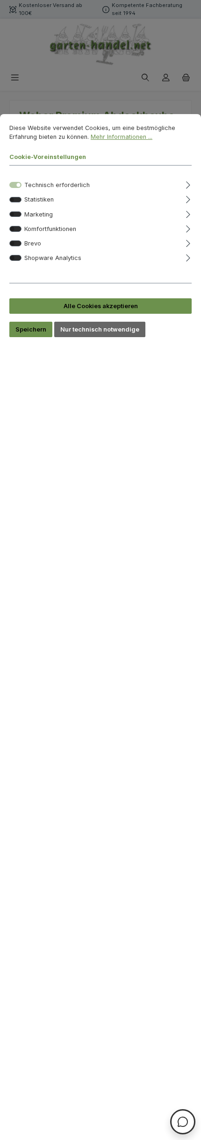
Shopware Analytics (52, 257)
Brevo (32, 243)
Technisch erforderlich (57, 184)
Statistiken (39, 199)
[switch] (15, 200)
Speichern (30, 329)
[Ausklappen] (188, 183)
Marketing (38, 214)
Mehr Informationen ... (121, 136)
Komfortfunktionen (50, 228)
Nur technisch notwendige (99, 329)
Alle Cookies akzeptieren (101, 306)
